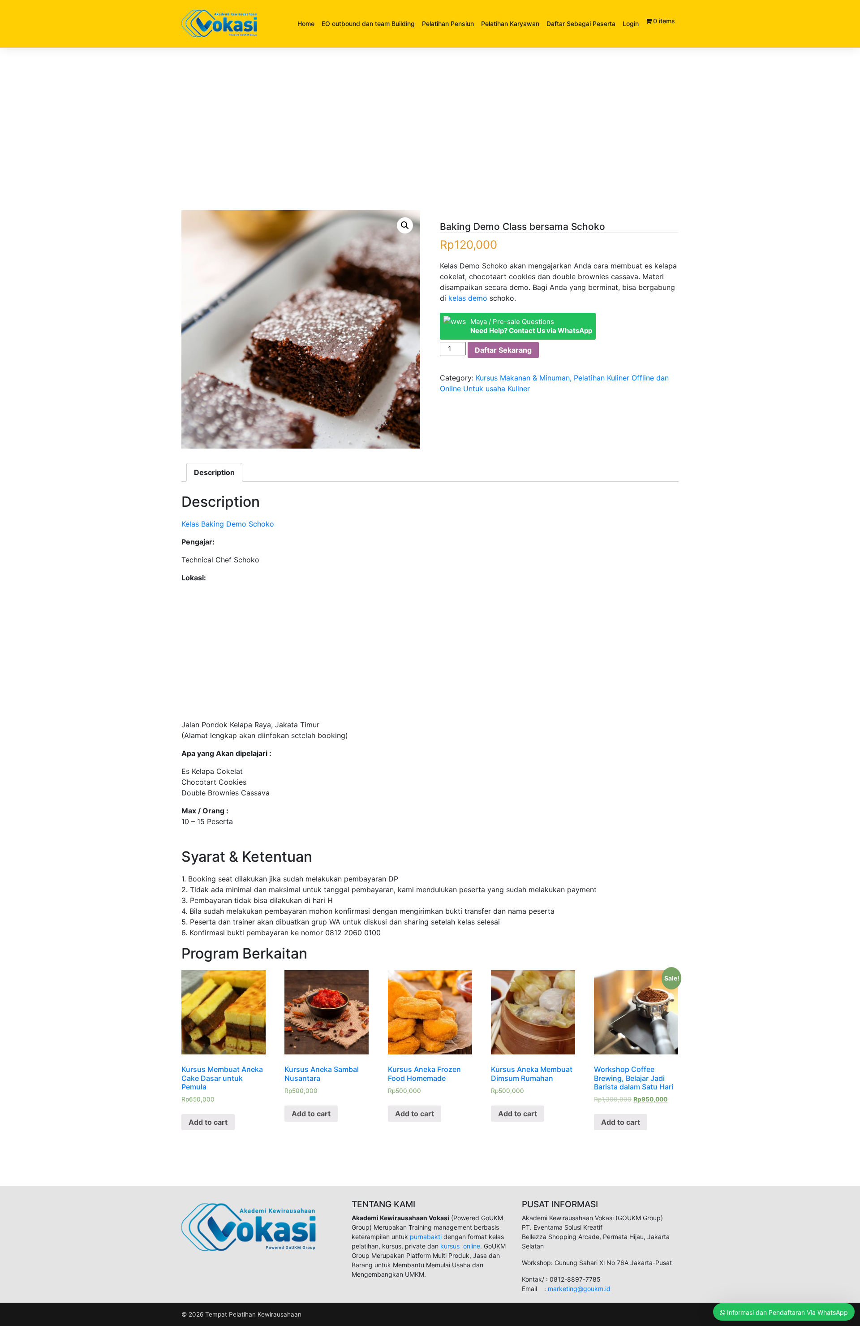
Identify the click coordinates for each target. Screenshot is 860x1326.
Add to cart (208, 1122)
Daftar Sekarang (503, 350)
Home (305, 23)
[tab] (214, 472)
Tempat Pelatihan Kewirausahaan (253, 1314)
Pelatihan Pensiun (448, 23)
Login (631, 23)
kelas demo (467, 298)
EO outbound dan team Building (368, 23)
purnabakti (426, 1236)
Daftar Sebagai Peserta (580, 23)
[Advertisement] (430, 144)
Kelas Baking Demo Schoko (227, 523)
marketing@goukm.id (579, 1288)
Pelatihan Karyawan (510, 23)
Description (214, 472)
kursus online (460, 1246)
